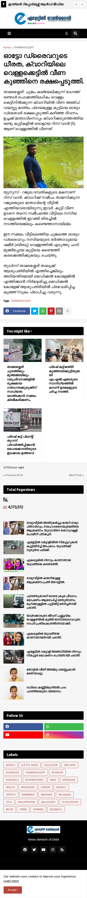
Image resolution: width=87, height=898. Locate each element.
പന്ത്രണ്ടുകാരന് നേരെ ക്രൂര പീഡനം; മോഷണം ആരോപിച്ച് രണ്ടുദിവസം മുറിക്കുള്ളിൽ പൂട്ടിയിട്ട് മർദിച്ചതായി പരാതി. (52, 602)
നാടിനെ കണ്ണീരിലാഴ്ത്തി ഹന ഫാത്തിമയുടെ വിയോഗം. (46, 689)
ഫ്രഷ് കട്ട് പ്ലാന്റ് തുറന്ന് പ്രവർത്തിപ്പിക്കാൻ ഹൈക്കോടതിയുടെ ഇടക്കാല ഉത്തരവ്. (21, 444)
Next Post (75, 475)
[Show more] (67, 311)
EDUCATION (51, 765)
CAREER (45, 787)
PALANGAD (64, 795)
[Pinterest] (51, 311)
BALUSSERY (48, 802)
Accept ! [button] (13, 890)
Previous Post (14, 475)
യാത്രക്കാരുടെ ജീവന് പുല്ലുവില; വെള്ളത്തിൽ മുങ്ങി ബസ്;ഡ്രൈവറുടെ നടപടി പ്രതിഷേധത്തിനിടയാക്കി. (53, 620)
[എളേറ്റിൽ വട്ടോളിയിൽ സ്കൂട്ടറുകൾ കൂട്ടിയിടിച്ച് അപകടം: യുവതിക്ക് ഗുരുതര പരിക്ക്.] (13, 547)
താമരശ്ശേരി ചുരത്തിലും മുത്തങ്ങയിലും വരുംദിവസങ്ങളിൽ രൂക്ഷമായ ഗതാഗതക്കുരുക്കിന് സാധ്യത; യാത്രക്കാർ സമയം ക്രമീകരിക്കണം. (39, 4)
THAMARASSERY (24, 47)
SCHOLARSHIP (70, 802)
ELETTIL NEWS (29, 765)
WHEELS (61, 787)
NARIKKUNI (69, 780)
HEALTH (10, 787)
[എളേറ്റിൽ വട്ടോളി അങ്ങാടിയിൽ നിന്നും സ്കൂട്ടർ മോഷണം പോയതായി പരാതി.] (13, 657)
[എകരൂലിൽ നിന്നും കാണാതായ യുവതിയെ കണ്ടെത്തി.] (13, 565)
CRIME (23, 809)
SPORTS (11, 795)
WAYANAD (46, 795)
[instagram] (64, 735)
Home (7, 47)
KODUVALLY (12, 780)
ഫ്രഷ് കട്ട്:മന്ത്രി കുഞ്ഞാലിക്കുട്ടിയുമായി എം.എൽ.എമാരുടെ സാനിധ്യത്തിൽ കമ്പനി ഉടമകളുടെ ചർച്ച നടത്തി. (64, 379)
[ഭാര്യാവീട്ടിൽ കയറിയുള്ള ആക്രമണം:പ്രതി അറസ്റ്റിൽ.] (13, 583)
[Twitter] (34, 311)
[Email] (59, 311)
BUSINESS (56, 809)
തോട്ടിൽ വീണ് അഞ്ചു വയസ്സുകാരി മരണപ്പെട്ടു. (51, 671)
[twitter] (34, 849)
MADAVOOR (28, 787)
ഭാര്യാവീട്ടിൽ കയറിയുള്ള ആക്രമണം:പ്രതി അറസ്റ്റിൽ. (46, 580)
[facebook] (23, 726)
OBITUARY (70, 765)
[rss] (62, 849)
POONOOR (57, 772)
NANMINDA (28, 795)
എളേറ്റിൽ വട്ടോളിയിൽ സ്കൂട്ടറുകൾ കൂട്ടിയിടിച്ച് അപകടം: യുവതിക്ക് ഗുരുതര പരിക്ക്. (52, 546)
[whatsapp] (64, 726)
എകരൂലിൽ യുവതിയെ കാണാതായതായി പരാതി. (44, 635)
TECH (9, 802)
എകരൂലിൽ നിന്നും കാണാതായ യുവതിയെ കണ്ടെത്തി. (49, 562)
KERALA (10, 765)
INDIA (53, 780)
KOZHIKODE (12, 772)
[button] (76, 4)
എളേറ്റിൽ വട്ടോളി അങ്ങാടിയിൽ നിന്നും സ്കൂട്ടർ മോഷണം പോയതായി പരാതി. (54, 653)
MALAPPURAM (26, 802)
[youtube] (23, 735)
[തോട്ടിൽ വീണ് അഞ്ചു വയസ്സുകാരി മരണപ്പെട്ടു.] (13, 675)
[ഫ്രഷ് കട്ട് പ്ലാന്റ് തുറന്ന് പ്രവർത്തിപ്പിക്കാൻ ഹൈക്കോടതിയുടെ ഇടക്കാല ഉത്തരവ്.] (23, 420)
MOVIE (9, 809)
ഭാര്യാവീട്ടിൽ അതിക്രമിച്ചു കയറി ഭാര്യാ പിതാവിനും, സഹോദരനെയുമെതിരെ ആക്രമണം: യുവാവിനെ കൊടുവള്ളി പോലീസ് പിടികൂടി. (53, 528)
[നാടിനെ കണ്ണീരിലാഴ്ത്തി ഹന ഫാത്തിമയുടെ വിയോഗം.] (13, 692)
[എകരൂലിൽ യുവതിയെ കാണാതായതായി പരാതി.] (13, 639)
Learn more (11, 881)
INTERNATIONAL (34, 780)
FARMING (38, 809)
